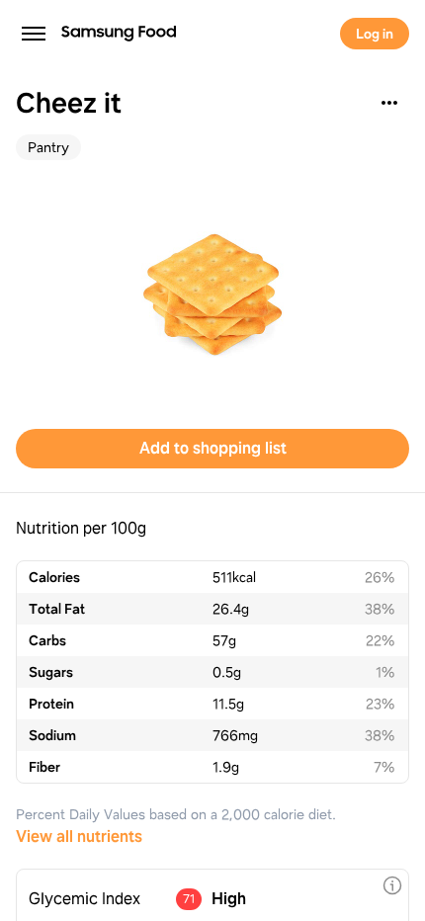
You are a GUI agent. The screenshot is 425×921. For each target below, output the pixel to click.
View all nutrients (79, 836)
